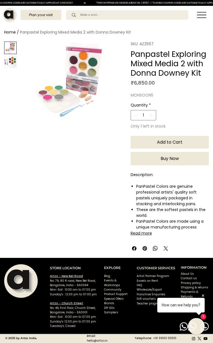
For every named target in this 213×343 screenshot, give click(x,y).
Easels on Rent (147, 281)
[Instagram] (193, 338)
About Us (187, 274)
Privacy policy (191, 283)
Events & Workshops (112, 282)
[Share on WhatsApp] (155, 248)
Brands (109, 303)
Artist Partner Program (153, 276)
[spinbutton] (143, 115)
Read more (141, 233)
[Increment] (151, 115)
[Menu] (202, 15)
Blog (107, 276)
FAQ (139, 285)
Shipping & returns (194, 287)
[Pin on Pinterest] (144, 248)
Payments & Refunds (189, 294)
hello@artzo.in (97, 341)
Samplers (111, 312)
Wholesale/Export (149, 290)
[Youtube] (205, 338)
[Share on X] (166, 248)
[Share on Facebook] (134, 248)
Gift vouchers (146, 299)
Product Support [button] (116, 294)
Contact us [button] (189, 278)
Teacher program (149, 303)
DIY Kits (109, 308)
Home (10, 32)
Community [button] (112, 290)
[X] (199, 338)
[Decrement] (134, 115)
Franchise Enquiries (151, 294)
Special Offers (114, 299)
